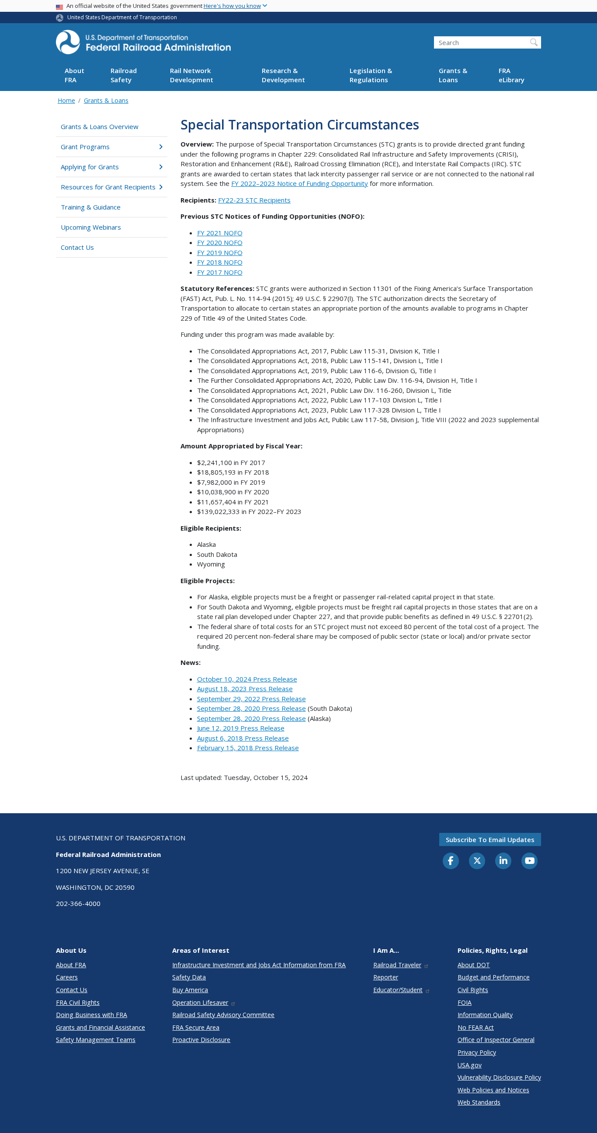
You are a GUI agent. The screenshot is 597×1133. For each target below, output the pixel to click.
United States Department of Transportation (122, 17)
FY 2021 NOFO (220, 232)
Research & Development (283, 75)
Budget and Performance (494, 977)
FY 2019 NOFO (220, 252)
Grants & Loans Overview (100, 126)
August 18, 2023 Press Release (245, 688)
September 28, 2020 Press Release (251, 708)
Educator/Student (398, 990)
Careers (67, 977)
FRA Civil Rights (78, 1002)
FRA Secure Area (195, 1027)
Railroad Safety (124, 75)
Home (66, 100)
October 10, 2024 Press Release (247, 679)
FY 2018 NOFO (220, 262)
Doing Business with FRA (91, 1015)
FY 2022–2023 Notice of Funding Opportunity (299, 183)
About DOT (474, 965)
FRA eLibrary (511, 75)
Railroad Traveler (397, 965)
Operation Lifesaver (200, 1002)
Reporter (385, 977)
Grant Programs (85, 146)
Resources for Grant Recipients (108, 186)
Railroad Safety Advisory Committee (223, 1015)
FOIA (465, 1002)
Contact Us (77, 247)
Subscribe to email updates (490, 839)
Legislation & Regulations (371, 75)
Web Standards (479, 1102)
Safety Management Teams (95, 1039)
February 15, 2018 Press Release (248, 747)
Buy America (190, 990)
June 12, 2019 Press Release (241, 728)
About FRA (74, 75)
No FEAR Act (476, 1027)
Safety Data (189, 977)
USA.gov (470, 1065)
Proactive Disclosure (201, 1039)
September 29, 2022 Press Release (251, 698)
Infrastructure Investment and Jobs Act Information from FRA (259, 965)
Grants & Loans (453, 75)
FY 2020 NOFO (220, 242)
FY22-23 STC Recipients (254, 200)
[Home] (143, 44)
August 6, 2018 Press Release (243, 738)
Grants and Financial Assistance (100, 1027)
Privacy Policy (477, 1052)
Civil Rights (473, 990)
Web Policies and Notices (493, 1090)
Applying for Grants (90, 166)
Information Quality (485, 1015)
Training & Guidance (91, 207)
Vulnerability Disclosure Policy (499, 1077)
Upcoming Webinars (91, 227)
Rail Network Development (191, 75)
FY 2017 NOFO (220, 272)
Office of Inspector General (496, 1039)
